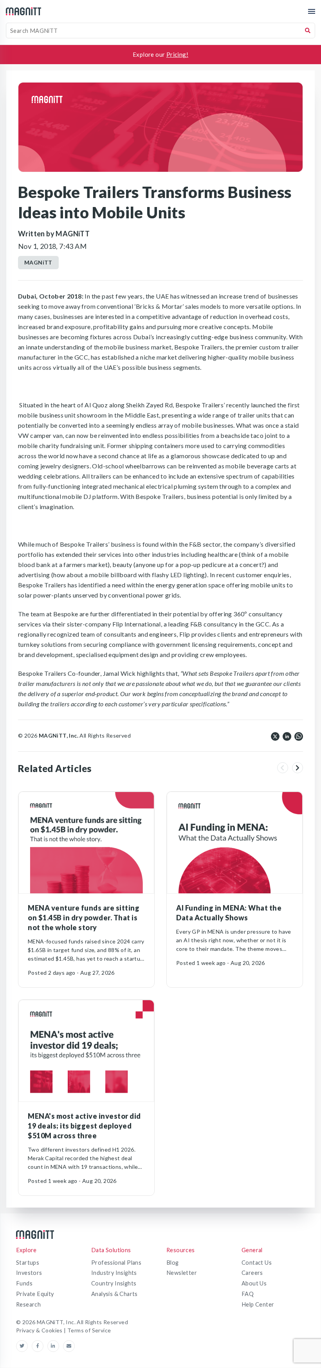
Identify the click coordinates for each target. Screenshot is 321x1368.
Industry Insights (114, 1272)
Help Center (258, 1304)
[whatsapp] (298, 736)
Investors (29, 1272)
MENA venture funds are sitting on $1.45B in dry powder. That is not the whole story (83, 918)
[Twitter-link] (24, 1346)
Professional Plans (116, 1262)
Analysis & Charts (114, 1294)
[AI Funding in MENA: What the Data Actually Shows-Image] (235, 843)
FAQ (248, 1294)
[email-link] (69, 1346)
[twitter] (275, 736)
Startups (27, 1262)
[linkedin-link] (55, 1346)
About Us (254, 1283)
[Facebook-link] (39, 1346)
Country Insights (113, 1283)
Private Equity (35, 1294)
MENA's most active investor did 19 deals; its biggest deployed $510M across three (84, 1126)
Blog (172, 1262)
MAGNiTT (38, 262)
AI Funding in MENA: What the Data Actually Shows (228, 913)
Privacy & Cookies (40, 1330)
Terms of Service (89, 1330)
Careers (252, 1272)
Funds (24, 1283)
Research (28, 1304)
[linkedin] (287, 736)
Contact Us (257, 1262)
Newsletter (181, 1272)
